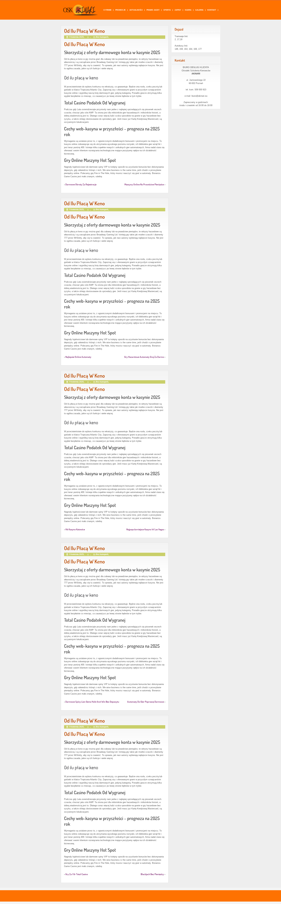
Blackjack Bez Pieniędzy (152, 874)
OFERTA (167, 10)
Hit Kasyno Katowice (75, 529)
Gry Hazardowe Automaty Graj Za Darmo (144, 356)
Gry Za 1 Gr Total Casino (76, 874)
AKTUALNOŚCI (136, 10)
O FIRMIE (107, 10)
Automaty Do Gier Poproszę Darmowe (145, 701)
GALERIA (199, 10)
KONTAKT (211, 10)
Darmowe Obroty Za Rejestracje (80, 184)
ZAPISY (178, 10)
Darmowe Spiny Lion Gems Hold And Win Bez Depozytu (92, 701)
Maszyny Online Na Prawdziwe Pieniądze (144, 184)
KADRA (188, 10)
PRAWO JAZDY (153, 10)
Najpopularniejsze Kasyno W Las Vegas (145, 529)
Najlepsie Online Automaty (78, 356)
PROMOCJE (120, 10)
